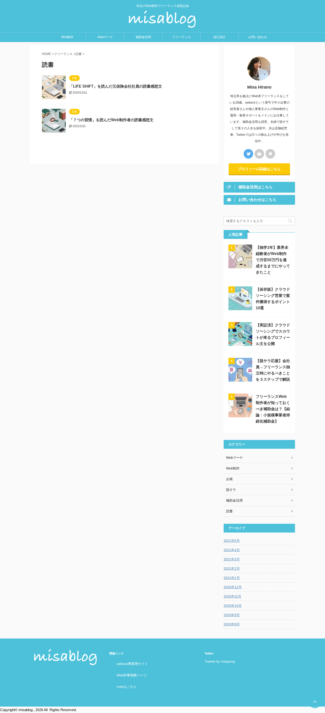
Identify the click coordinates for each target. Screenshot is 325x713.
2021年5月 (232, 541)
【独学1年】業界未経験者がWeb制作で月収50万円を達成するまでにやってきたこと (273, 259)
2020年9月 (232, 615)
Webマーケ (105, 37)
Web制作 (67, 37)
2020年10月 (233, 606)
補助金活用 (143, 37)
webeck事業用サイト (132, 664)
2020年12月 (233, 587)
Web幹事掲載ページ (132, 675)
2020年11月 (232, 596)
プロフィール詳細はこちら (259, 169)
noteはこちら (127, 686)
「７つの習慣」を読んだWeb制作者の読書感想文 (111, 120)
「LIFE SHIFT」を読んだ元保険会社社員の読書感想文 (115, 86)
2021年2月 (232, 568)
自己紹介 (219, 37)
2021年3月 (232, 559)
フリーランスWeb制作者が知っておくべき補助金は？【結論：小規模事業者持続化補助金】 (273, 408)
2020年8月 (232, 624)
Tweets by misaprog (220, 661)
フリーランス (181, 37)
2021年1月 (232, 578)
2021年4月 (232, 550)
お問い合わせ (257, 37)
